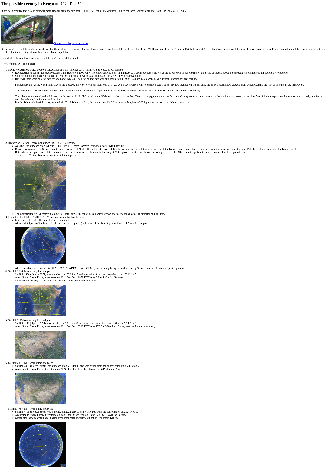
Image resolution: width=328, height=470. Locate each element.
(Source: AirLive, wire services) (70, 43)
